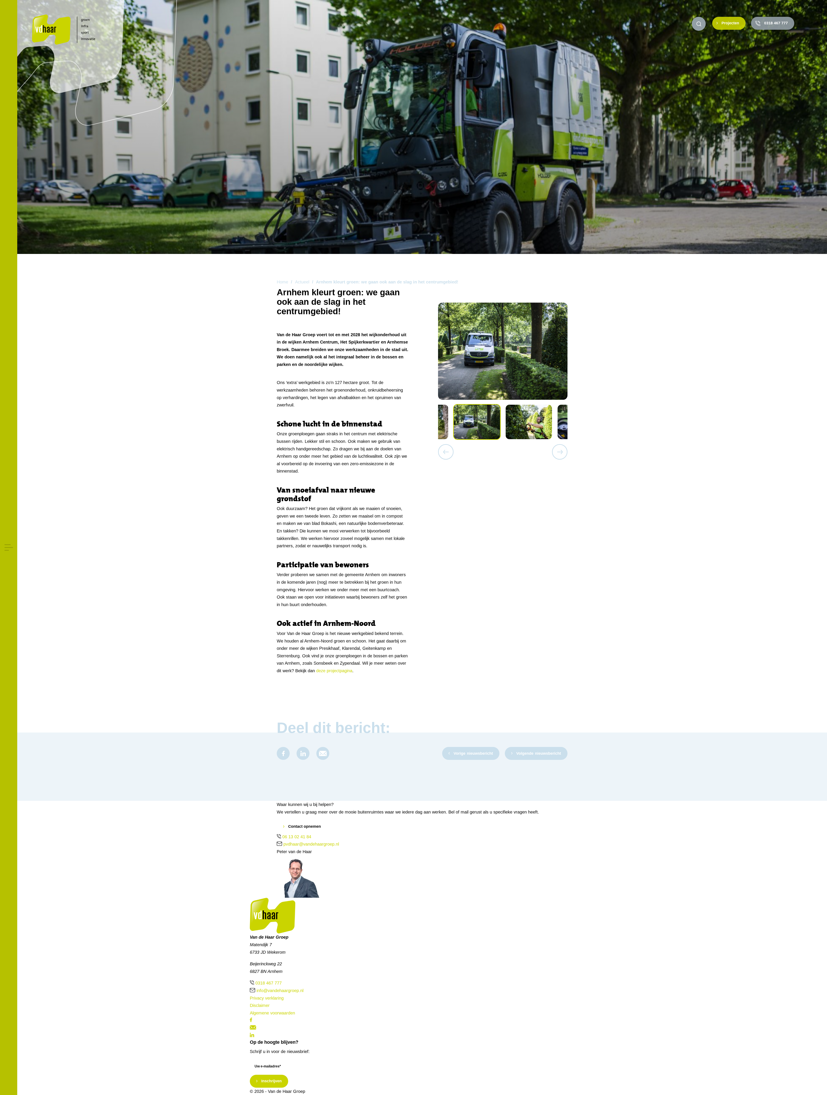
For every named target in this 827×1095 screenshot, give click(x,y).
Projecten (730, 23)
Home (282, 282)
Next (559, 452)
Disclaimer (260, 1005)
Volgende (538, 753)
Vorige (473, 753)
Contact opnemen (304, 826)
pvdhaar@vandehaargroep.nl (311, 844)
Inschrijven (271, 1081)
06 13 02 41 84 (296, 836)
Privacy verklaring (267, 998)
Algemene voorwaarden (272, 1013)
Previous (446, 452)
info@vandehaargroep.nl (279, 990)
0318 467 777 (776, 23)
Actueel (302, 282)
